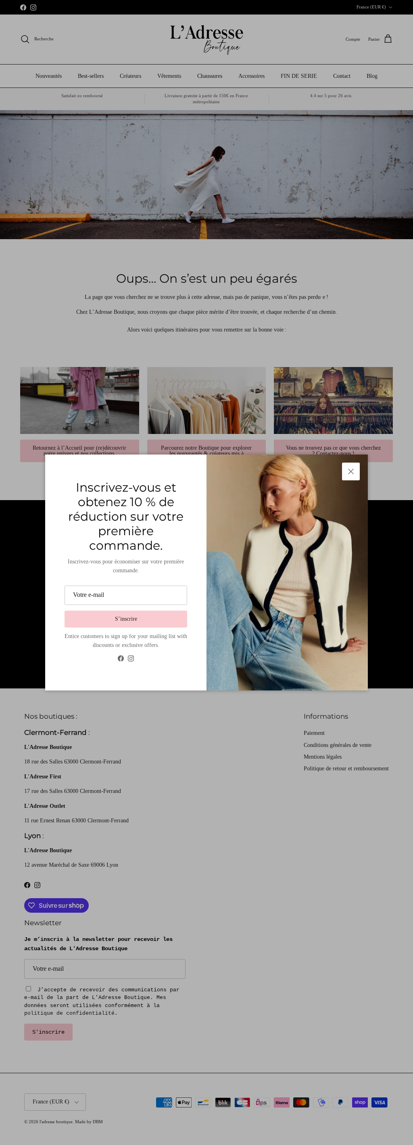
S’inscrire (126, 619)
